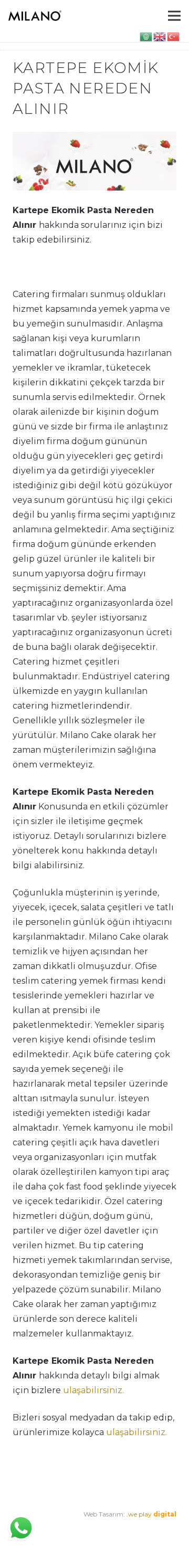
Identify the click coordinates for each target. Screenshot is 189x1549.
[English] (160, 36)
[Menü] (174, 16)
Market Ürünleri (94, 1529)
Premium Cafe (35, 1529)
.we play (151, 1514)
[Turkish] (174, 36)
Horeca (136, 1529)
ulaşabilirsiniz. (93, 1390)
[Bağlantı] (34, 15)
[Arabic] (146, 36)
